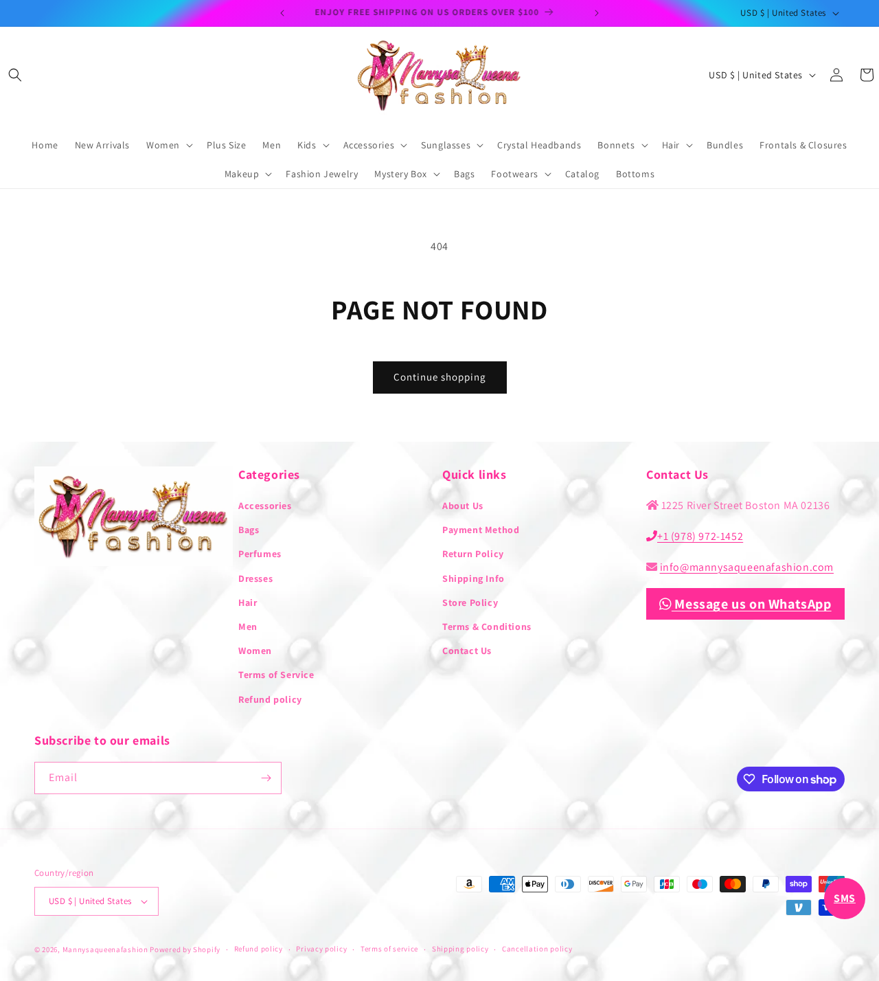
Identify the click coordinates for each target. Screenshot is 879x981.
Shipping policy (460, 949)
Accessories (265, 505)
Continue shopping (439, 376)
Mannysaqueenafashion (105, 949)
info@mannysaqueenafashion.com (747, 567)
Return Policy (473, 554)
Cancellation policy (537, 949)
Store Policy (470, 602)
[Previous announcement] (282, 13)
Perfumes (260, 554)
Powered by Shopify (185, 949)
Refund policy (270, 699)
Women (255, 650)
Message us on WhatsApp (752, 604)
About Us (462, 505)
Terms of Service (276, 674)
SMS (845, 898)
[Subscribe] (266, 778)
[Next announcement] (597, 13)
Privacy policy (321, 949)
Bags (248, 529)
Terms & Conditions (487, 626)
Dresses (255, 578)
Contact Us (467, 650)
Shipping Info (473, 578)
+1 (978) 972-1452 (700, 536)
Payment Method (480, 529)
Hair (247, 602)
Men (248, 626)
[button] (15, 75)
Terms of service (389, 949)
